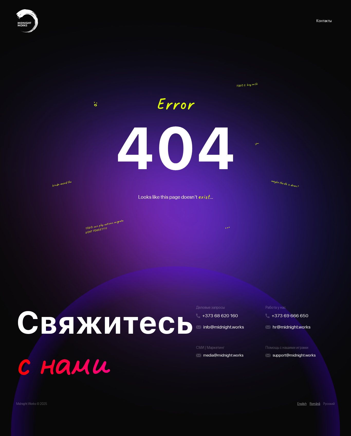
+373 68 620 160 (220, 315)
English (302, 404)
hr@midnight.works (291, 327)
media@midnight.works (223, 355)
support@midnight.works (294, 355)
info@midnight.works (223, 327)
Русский (329, 404)
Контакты (324, 21)
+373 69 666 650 (290, 315)
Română (315, 404)
